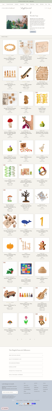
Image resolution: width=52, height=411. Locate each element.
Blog (49, 4)
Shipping (36, 387)
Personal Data (31, 400)
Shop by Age (32, 4)
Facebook (45, 389)
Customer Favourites (10, 4)
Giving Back (26, 387)
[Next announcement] (50, 1)
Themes (27, 4)
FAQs (35, 385)
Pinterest (45, 387)
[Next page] (34, 339)
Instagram (45, 385)
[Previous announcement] (1, 1)
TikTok (44, 391)
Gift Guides (42, 4)
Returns (36, 389)
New (3, 4)
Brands (37, 4)
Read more (33, 31)
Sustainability (27, 389)
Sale (46, 4)
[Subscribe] (16, 392)
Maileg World (22, 4)
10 (30, 339)
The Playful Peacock (29, 405)
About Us (26, 385)
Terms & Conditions (20, 400)
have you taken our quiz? (8, 8)
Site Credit (21, 405)
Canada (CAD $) (37, 400)
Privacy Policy (26, 400)
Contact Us (37, 391)
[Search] (45, 8)
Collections (16, 4)
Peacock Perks (27, 393)
